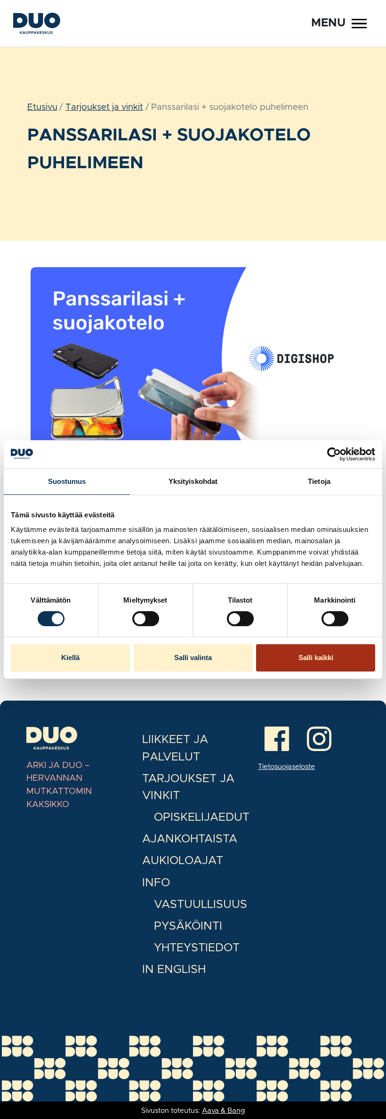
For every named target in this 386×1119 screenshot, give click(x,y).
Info (156, 883)
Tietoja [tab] (319, 481)
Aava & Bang (223, 1110)
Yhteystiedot (197, 948)
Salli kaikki (315, 657)
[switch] (145, 618)
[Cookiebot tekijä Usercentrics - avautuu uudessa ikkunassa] (334, 454)
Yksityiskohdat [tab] (193, 481)
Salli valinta (193, 657)
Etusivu (42, 107)
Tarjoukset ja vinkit (104, 107)
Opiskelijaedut (201, 817)
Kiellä (70, 657)
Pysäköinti (188, 926)
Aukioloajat (182, 860)
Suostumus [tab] (67, 481)
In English (174, 969)
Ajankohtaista (189, 839)
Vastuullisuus (200, 904)
